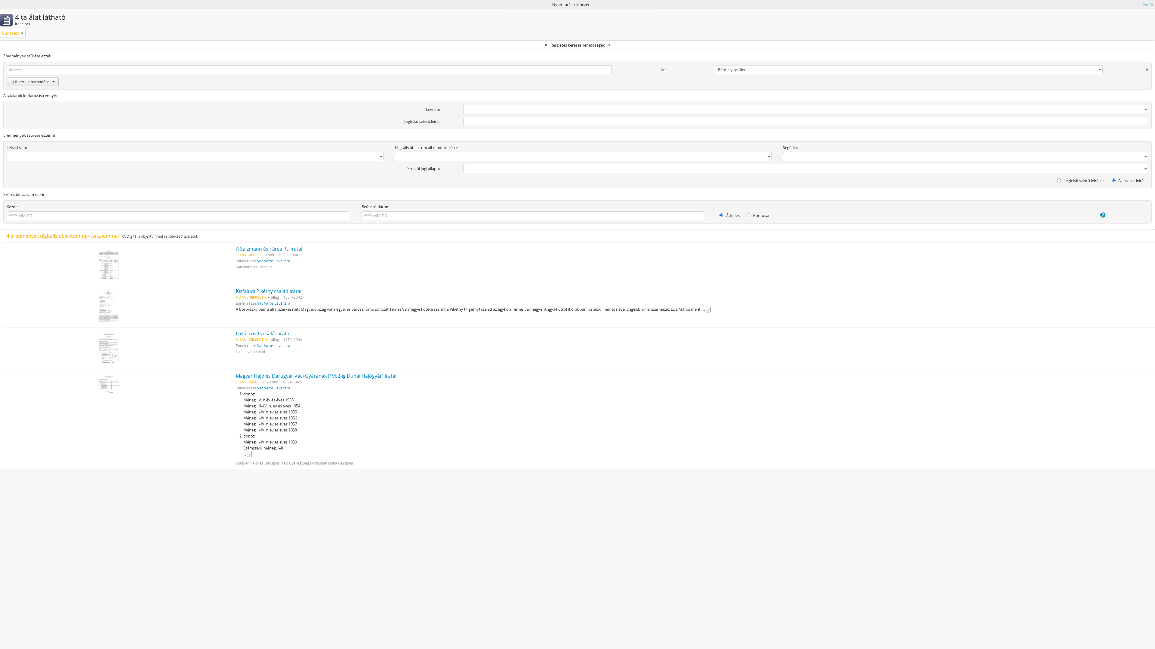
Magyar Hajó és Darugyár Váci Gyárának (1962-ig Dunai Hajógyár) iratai (316, 376)
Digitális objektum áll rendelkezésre (426, 147)
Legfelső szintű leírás (422, 121)
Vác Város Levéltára (273, 260)
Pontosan (761, 215)
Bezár (1148, 4)
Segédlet (790, 147)
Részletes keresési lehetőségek (577, 45)
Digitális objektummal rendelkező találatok (162, 236)
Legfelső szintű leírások (1084, 180)
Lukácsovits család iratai (263, 333)
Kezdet (13, 206)
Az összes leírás (1131, 180)
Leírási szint (17, 147)
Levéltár (433, 109)
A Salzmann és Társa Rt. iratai (269, 248)
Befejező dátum (376, 206)
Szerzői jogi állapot (423, 168)
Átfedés (732, 215)
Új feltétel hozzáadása (30, 81)
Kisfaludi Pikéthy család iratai (268, 291)
